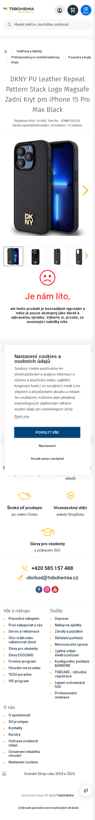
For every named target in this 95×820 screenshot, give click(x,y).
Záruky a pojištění (69, 631)
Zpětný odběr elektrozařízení (67, 653)
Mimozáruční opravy (71, 644)
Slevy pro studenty (23, 649)
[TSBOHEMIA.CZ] (19, 10)
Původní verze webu (24, 668)
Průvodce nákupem (24, 619)
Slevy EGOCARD (21, 655)
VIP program (19, 681)
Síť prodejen (18, 722)
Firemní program (22, 661)
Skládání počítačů (69, 638)
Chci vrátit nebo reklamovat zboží (22, 640)
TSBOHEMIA (65, 795)
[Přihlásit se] (59, 10)
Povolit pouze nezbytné (46, 461)
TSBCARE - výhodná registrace (70, 674)
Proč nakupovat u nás (25, 625)
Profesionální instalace (66, 695)
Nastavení (46, 448)
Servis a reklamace (24, 631)
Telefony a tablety (29, 51)
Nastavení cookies (23, 762)
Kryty (14, 62)
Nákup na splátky (68, 625)
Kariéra (14, 734)
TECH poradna (20, 674)
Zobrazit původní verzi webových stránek (48, 808)
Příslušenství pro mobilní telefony (35, 57)
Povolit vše (45, 435)
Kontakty (15, 728)
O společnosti (19, 715)
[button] (13, 256)
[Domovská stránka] (6, 52)
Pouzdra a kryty (79, 57)
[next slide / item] (86, 256)
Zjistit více (21, 419)
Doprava (61, 619)
